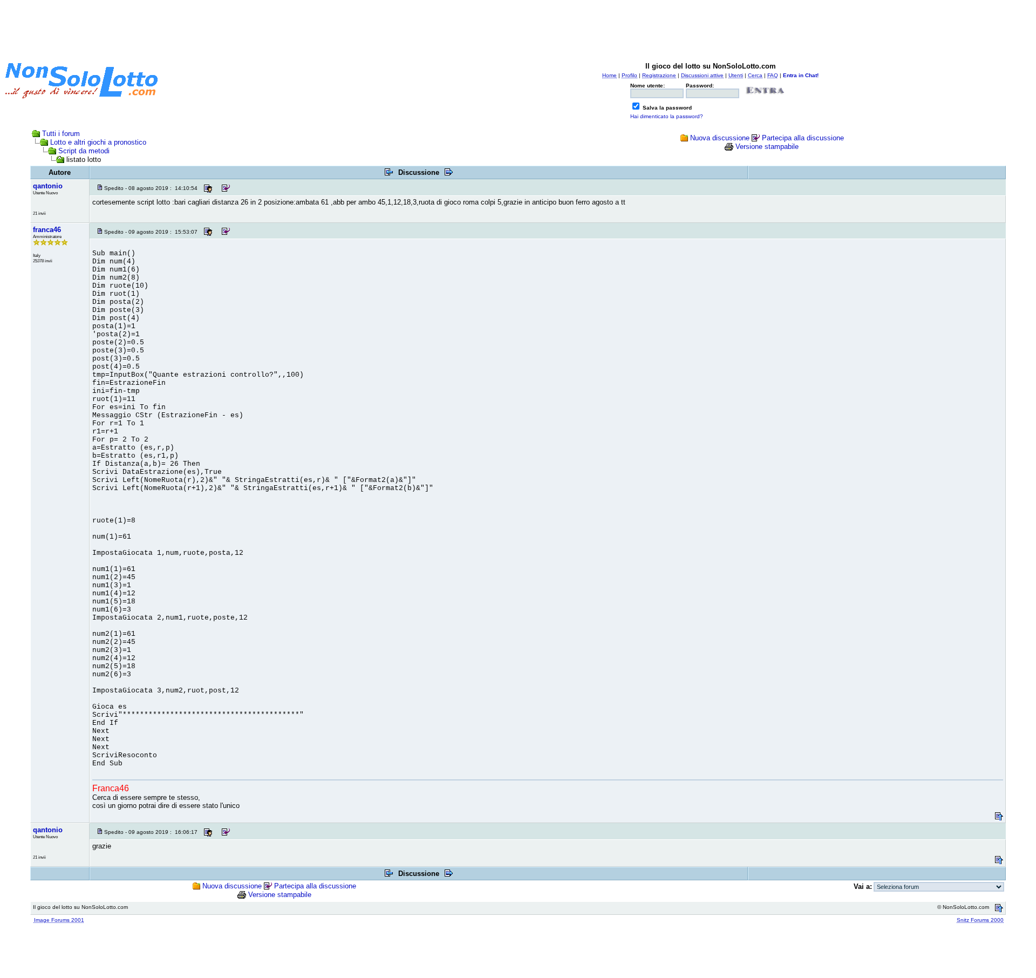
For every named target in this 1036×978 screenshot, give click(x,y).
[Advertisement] (518, 28)
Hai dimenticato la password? (666, 116)
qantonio (48, 186)
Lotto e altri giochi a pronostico (98, 142)
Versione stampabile (767, 146)
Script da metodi (84, 151)
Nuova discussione (719, 138)
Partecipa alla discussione (803, 138)
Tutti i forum (61, 134)
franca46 (47, 230)
